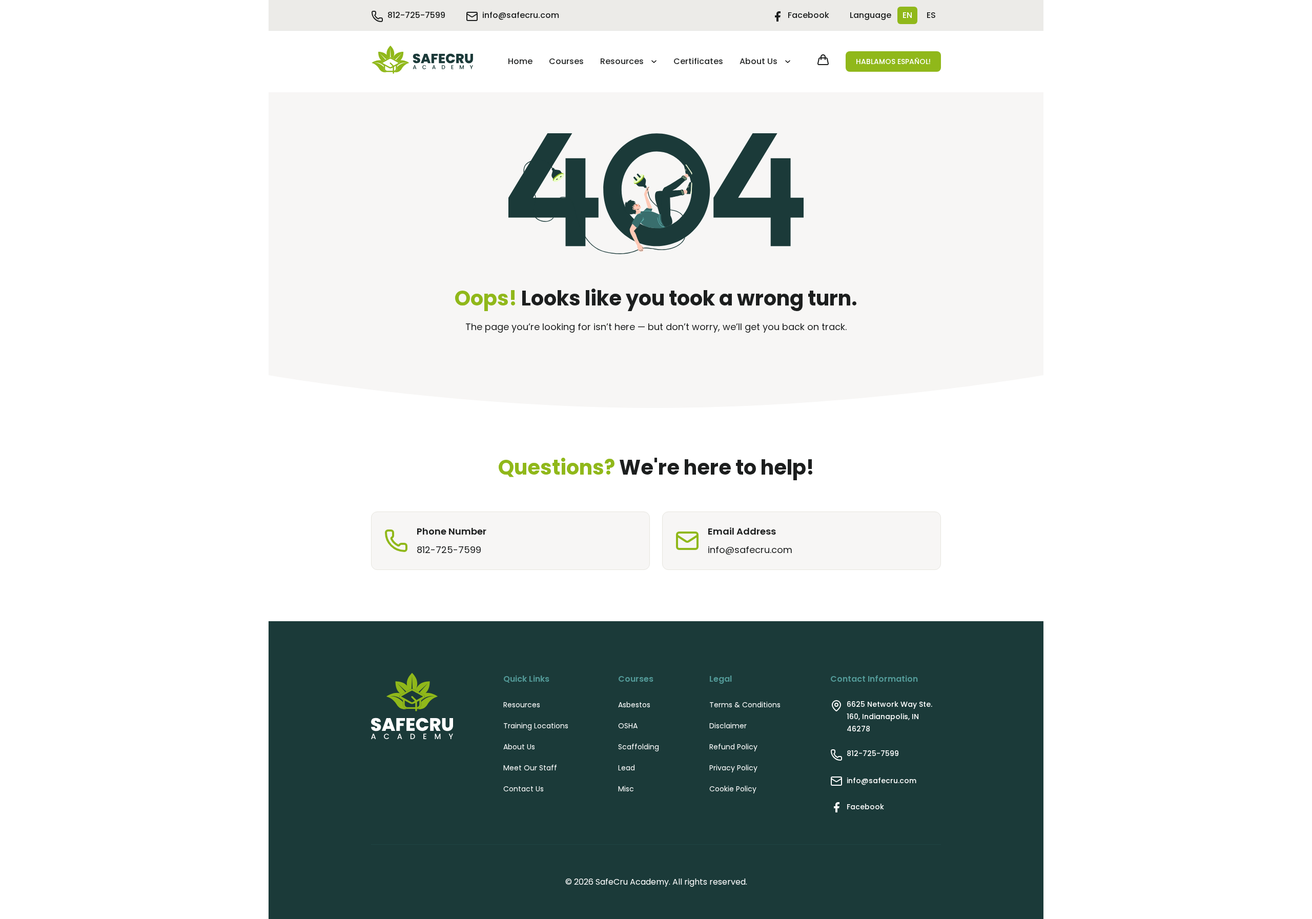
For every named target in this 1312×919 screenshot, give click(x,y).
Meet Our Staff (530, 768)
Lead (626, 768)
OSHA (628, 726)
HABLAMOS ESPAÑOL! (893, 61)
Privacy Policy (733, 768)
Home (520, 61)
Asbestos (634, 705)
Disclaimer (728, 726)
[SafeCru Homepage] (422, 61)
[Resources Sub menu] (652, 61)
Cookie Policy (732, 789)
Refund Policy (733, 747)
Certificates (698, 61)
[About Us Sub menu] (786, 61)
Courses (566, 61)
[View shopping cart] (823, 62)
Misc (626, 789)
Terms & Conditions (745, 705)
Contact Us (523, 789)
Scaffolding (638, 747)
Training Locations (535, 726)
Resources (622, 61)
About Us (758, 61)
